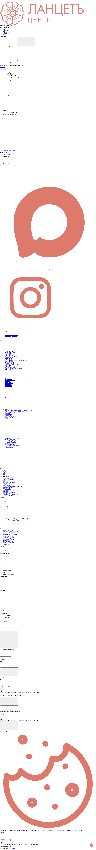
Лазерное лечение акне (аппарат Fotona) (12, 364)
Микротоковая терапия (9, 362)
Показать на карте (18, 116)
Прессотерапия (8, 415)
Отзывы (4, 96)
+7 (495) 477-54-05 (6, 154)
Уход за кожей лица (8, 396)
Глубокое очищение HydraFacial (11, 353)
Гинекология (5, 133)
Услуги (4, 29)
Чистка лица (7, 399)
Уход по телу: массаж (9, 413)
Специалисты (5, 30)
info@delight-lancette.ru (7, 570)
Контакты (4, 34)
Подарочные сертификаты (8, 95)
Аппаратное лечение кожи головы (9, 549)
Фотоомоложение (8, 358)
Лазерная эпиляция (8, 354)
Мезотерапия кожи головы (8, 550)
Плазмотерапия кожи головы (8, 551)
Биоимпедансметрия (9, 443)
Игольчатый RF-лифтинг (9, 357)
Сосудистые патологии (9, 363)
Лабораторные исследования (10, 442)
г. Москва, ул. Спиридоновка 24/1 (9, 163)
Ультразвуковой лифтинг (9, 416)
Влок (6, 446)
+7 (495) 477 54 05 (3, 26)
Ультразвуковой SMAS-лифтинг (11, 356)
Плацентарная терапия (9, 383)
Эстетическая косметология (8, 131)
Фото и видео (5, 464)
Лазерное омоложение (9, 355)
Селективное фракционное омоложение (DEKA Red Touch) (16, 360)
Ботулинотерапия (8, 384)
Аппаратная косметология (8, 129)
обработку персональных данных (20, 663)
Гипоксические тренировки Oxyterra (12, 445)
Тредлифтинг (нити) (9, 417)
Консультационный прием (10, 352)
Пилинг (6, 398)
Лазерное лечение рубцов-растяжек (11, 366)
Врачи (4, 97)
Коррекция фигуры (6, 132)
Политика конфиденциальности (11, 80)
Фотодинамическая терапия (10, 369)
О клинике (5, 33)
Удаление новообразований (10, 361)
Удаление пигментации (9, 365)
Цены (4, 31)
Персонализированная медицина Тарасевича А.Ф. (12, 134)
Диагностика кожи (8, 395)
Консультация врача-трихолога (8, 548)
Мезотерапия (7, 381)
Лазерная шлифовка (8, 359)
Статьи (4, 98)
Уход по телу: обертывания (10, 414)
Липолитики (7, 418)
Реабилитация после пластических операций (13, 368)
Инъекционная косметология (8, 130)
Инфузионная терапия (9, 447)
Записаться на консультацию (6, 846)
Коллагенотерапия (8, 386)
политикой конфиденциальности (31, 844)
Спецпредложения (6, 32)
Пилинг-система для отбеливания (11, 429)
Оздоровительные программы (10, 440)
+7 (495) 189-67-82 (11, 848)
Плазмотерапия (8, 382)
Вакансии (4, 471)
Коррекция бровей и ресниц (10, 400)
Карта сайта (5, 99)
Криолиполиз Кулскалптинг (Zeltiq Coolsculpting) (14, 411)
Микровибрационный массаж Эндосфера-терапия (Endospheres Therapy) (18, 410)
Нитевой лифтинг (8, 385)
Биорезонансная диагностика (10, 444)
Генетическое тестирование (10, 441)
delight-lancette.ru (60, 830)
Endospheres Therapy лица (10, 367)
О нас (4, 470)
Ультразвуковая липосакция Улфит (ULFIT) (13, 412)
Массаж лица (7, 397)
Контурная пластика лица (10, 380)
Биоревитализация (8, 379)
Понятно (48, 830)
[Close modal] (9, 635)
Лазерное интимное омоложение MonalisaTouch (14, 428)
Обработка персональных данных (11, 79)
